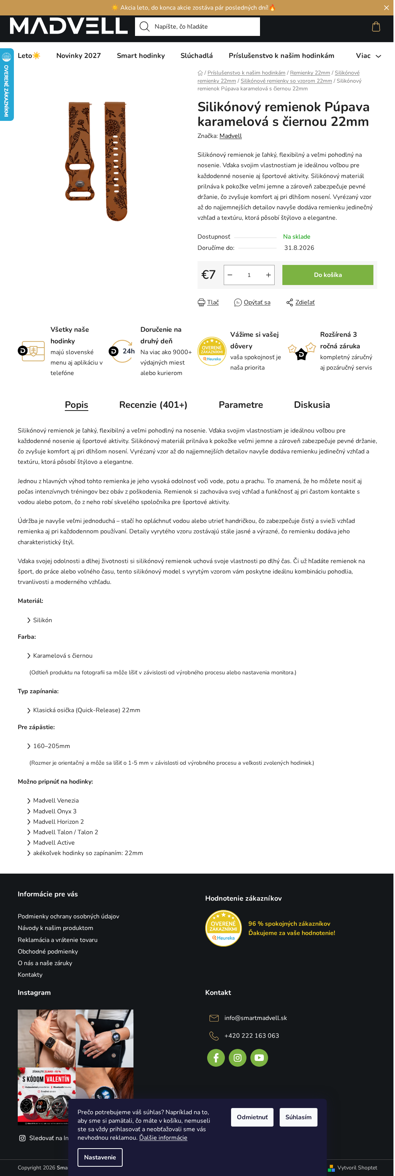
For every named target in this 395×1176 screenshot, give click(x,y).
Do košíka (328, 275)
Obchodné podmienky (48, 951)
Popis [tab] (76, 405)
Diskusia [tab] (312, 405)
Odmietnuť (252, 1117)
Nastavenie (100, 1157)
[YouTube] (259, 1058)
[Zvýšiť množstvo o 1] (268, 275)
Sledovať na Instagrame (62, 1138)
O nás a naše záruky (45, 963)
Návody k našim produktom (55, 928)
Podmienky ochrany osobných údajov (68, 916)
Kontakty (30, 975)
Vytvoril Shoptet (357, 1167)
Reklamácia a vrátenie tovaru (58, 940)
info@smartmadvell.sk (256, 1018)
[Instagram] (237, 1058)
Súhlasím (298, 1117)
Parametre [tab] (241, 405)
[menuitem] (29, 55)
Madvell (230, 136)
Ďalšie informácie (163, 1138)
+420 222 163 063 (252, 1036)
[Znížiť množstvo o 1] (230, 275)
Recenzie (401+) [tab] (153, 405)
